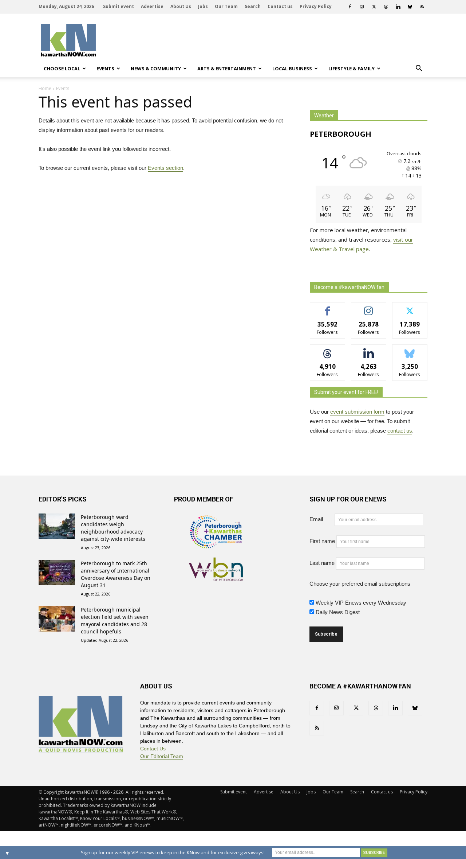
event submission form (357, 412)
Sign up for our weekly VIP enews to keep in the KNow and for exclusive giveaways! (173, 852)
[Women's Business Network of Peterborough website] (216, 577)
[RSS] (421, 6)
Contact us (280, 6)
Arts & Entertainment (226, 68)
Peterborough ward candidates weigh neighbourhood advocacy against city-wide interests (113, 528)
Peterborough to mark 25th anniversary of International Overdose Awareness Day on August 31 (115, 574)
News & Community (156, 68)
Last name (322, 563)
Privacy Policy (316, 6)
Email (321, 519)
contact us (399, 430)
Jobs (203, 6)
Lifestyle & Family (351, 68)
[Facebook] (349, 6)
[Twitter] (373, 6)
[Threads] (385, 6)
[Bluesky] (409, 6)
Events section (165, 168)
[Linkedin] (397, 6)
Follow (368, 308)
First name (322, 541)
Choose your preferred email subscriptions (359, 584)
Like (327, 308)
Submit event (118, 6)
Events (105, 68)
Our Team (226, 6)
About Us (180, 6)
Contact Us (153, 748)
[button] (418, 68)
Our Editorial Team (161, 756)
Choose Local (62, 68)
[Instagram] (361, 6)
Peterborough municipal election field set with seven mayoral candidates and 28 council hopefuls (115, 620)
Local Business (292, 68)
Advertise (152, 6)
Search (253, 6)
